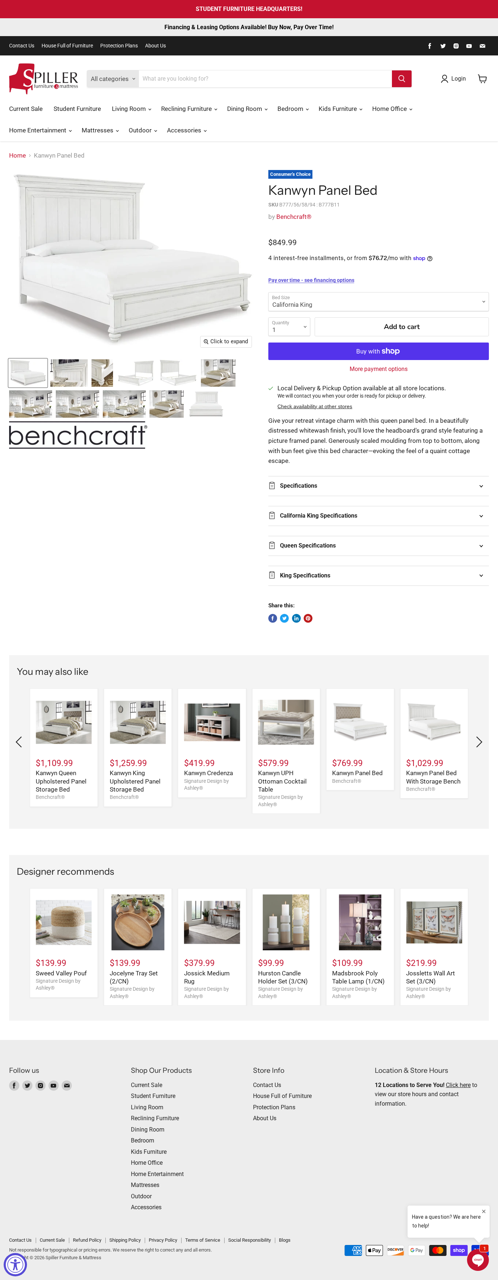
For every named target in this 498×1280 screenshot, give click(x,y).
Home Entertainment (38, 130)
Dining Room (245, 108)
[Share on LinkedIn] (296, 618)
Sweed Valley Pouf (61, 973)
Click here (458, 1085)
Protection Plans (119, 46)
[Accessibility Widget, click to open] (15, 1264)
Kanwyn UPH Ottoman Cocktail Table (282, 781)
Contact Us (21, 46)
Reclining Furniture (187, 108)
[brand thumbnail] (78, 435)
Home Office (390, 108)
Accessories (185, 130)
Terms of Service (202, 1240)
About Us (155, 46)
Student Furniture (77, 108)
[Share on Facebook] (272, 618)
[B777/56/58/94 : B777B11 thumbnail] (27, 373)
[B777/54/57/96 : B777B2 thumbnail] (178, 373)
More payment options (379, 369)
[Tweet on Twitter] (284, 618)
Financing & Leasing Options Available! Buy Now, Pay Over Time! (249, 27)
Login (458, 78)
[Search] (402, 78)
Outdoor (141, 130)
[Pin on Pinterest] (308, 618)
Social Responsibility (249, 1240)
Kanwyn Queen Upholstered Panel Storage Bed (61, 781)
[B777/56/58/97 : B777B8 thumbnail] (166, 404)
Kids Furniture (338, 108)
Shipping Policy (125, 1240)
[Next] (478, 742)
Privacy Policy (163, 1240)
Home (17, 155)
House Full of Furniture (67, 46)
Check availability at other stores (314, 406)
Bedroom (291, 108)
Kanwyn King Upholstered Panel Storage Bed (135, 781)
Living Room (129, 108)
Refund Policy (87, 1240)
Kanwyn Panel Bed (357, 773)
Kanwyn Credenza (208, 773)
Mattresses (98, 130)
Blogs (285, 1240)
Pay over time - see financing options (311, 280)
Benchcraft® (293, 216)
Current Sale (26, 108)
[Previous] (20, 742)
